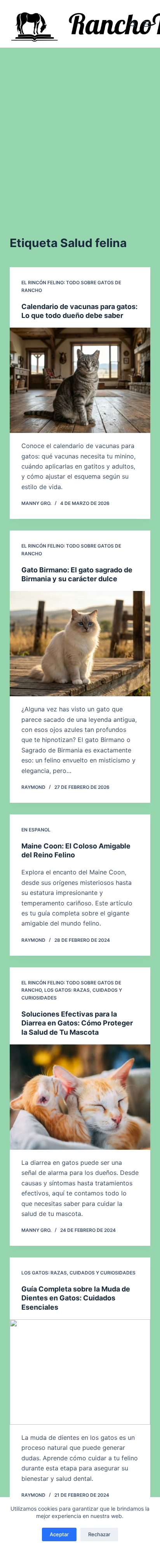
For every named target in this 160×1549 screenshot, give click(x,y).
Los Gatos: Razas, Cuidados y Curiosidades (78, 1273)
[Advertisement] (80, 131)
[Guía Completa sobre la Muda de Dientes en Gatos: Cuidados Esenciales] (80, 1372)
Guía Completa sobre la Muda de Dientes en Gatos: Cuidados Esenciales (75, 1298)
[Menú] (146, 24)
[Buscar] (133, 24)
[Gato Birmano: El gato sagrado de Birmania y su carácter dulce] (80, 643)
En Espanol (35, 830)
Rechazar (99, 1534)
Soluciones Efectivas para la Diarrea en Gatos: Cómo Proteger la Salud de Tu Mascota (77, 1023)
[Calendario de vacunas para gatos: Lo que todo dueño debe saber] (80, 380)
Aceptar (59, 1534)
